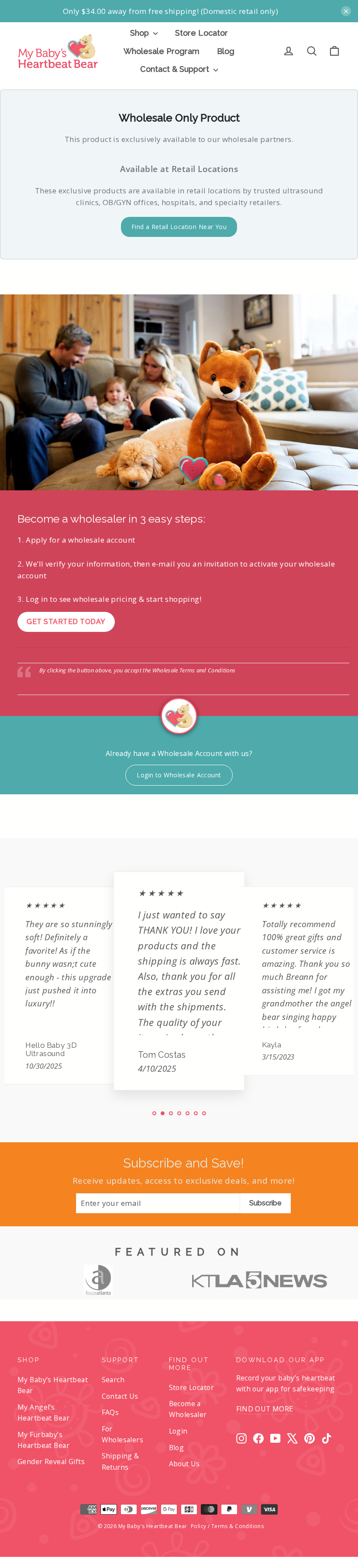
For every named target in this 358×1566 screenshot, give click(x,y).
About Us (184, 1463)
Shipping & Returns (120, 1461)
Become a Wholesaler (188, 1409)
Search (113, 1379)
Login (178, 1431)
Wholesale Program (162, 51)
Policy (199, 1526)
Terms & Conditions (237, 1526)
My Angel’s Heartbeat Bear (43, 1412)
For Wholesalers (123, 1434)
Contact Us (120, 1396)
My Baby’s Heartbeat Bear (52, 1385)
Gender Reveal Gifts (51, 1461)
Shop (140, 32)
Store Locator (201, 32)
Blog (225, 51)
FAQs (110, 1412)
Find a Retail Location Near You (179, 227)
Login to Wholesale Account (179, 775)
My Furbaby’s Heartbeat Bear (43, 1440)
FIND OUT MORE (264, 1409)
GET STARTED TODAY (66, 622)
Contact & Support (175, 69)
